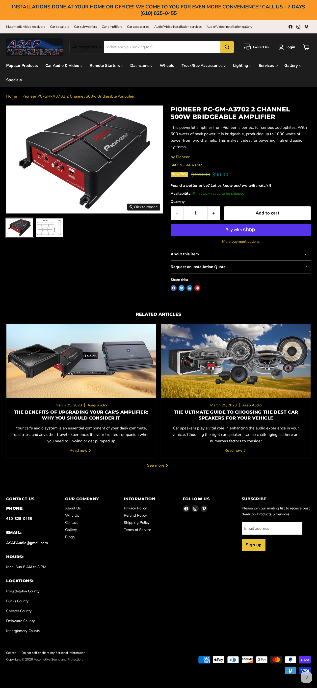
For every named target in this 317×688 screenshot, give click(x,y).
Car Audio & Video (62, 65)
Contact (71, 522)
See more (156, 465)
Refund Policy (135, 515)
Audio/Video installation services (178, 27)
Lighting (241, 65)
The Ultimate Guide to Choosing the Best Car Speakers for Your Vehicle (236, 415)
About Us (73, 508)
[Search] (227, 47)
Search (11, 653)
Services (267, 65)
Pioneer (183, 157)
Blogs (70, 536)
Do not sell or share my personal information (53, 653)
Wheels (167, 65)
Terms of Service (137, 529)
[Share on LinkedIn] (189, 288)
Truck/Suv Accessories (203, 65)
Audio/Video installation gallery (230, 27)
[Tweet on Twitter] (182, 288)
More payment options (241, 241)
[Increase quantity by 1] (214, 213)
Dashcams (140, 65)
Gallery (291, 65)
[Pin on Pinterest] (197, 288)
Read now (79, 450)
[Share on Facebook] (174, 288)
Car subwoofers (85, 27)
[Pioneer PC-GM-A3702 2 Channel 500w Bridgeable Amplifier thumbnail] (20, 228)
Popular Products (22, 65)
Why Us (72, 515)
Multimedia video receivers (25, 27)
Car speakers (59, 27)
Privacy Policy (135, 508)
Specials (14, 80)
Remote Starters (105, 65)
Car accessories (138, 27)
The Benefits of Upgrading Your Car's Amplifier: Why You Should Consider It (81, 415)
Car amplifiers (112, 27)
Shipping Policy (137, 522)
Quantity (178, 202)
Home (11, 96)
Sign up (254, 545)
